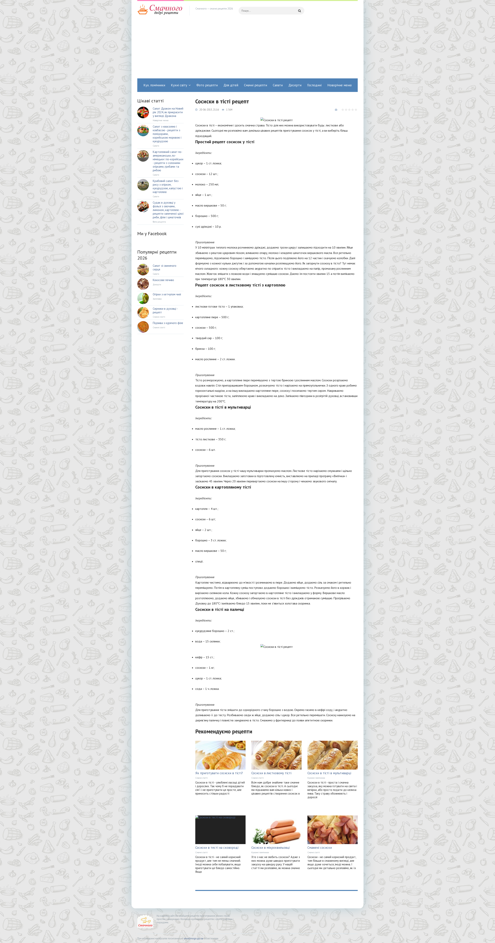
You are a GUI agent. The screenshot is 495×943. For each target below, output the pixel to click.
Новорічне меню (339, 85)
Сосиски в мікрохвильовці (270, 847)
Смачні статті (201, 778)
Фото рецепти (207, 85)
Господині (314, 85)
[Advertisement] (247, 49)
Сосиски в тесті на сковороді (216, 847)
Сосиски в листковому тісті (271, 773)
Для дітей (231, 85)
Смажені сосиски (319, 847)
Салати (278, 85)
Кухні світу (179, 85)
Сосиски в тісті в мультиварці (329, 773)
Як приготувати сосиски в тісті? (219, 773)
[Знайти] (299, 11)
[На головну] (160, 10)
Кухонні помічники (316, 778)
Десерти (294, 85)
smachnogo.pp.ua (193, 938)
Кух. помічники (154, 85)
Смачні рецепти (255, 85)
